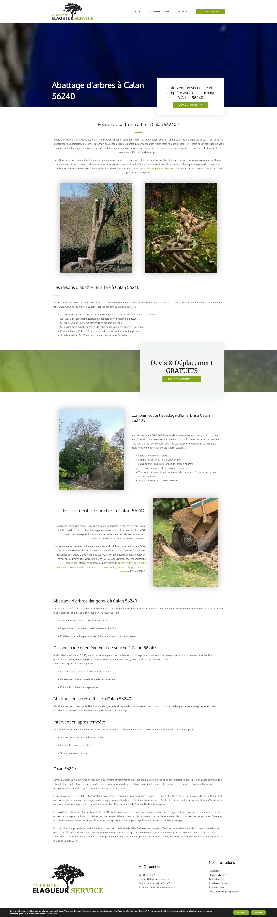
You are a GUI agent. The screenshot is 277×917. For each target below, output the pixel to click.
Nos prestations (159, 11)
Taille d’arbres (216, 879)
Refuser (258, 912)
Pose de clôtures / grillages (224, 891)
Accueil (137, 11)
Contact (184, 11)
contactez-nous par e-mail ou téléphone (159, 168)
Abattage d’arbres (219, 883)
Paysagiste (215, 870)
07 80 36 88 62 (146, 874)
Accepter (241, 912)
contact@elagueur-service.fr (153, 879)
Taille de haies (216, 887)
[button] (210, 11)
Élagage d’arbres (218, 874)
